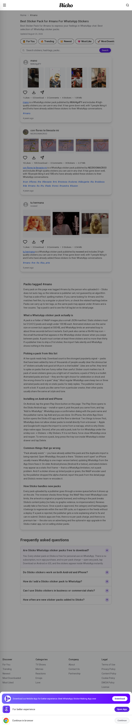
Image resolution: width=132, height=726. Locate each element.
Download (120, 698)
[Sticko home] (66, 5)
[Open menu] (4, 5)
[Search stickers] (127, 5)
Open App (122, 709)
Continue (122, 720)
